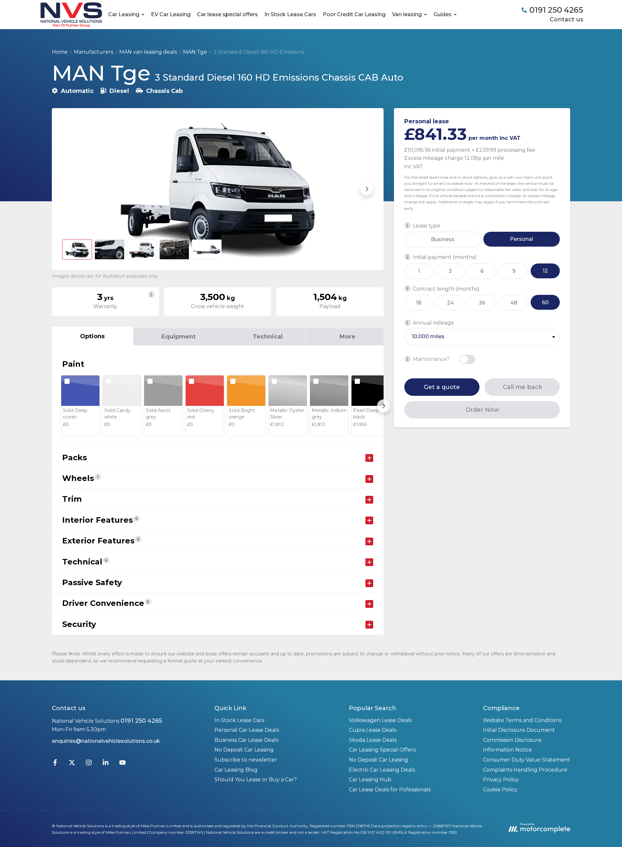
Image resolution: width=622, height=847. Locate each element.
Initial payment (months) (445, 257)
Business (443, 239)
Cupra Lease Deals (372, 730)
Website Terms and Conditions (522, 720)
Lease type (426, 225)
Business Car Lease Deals (246, 740)
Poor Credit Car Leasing (354, 14)
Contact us (566, 19)
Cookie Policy (500, 789)
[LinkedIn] (105, 764)
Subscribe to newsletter (245, 760)
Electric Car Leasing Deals (382, 770)
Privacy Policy (501, 779)
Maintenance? (431, 359)
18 (418, 302)
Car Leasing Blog (236, 770)
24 (450, 302)
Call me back (522, 386)
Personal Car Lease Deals (246, 730)
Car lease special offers (227, 14)
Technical (267, 336)
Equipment (178, 336)
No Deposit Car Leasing (244, 750)
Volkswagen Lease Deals (380, 720)
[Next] (383, 405)
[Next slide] (366, 189)
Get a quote (442, 386)
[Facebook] (55, 764)
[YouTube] (122, 764)
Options (92, 336)
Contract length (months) (446, 288)
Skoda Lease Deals (373, 740)
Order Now (482, 409)
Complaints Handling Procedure (525, 770)
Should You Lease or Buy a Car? (255, 779)
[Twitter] (71, 764)
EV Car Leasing (170, 14)
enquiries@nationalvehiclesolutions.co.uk (106, 741)
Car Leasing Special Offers (382, 750)
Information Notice (507, 750)
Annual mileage (433, 323)
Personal (521, 239)
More (347, 336)
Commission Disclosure (512, 740)
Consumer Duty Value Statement (526, 760)
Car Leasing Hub (370, 779)
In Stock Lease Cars (290, 14)
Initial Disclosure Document (519, 730)
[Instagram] (88, 764)
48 (513, 302)
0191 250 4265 (141, 720)
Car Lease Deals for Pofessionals (390, 789)
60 (545, 302)
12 (545, 271)
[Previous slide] (68, 189)
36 (482, 302)
